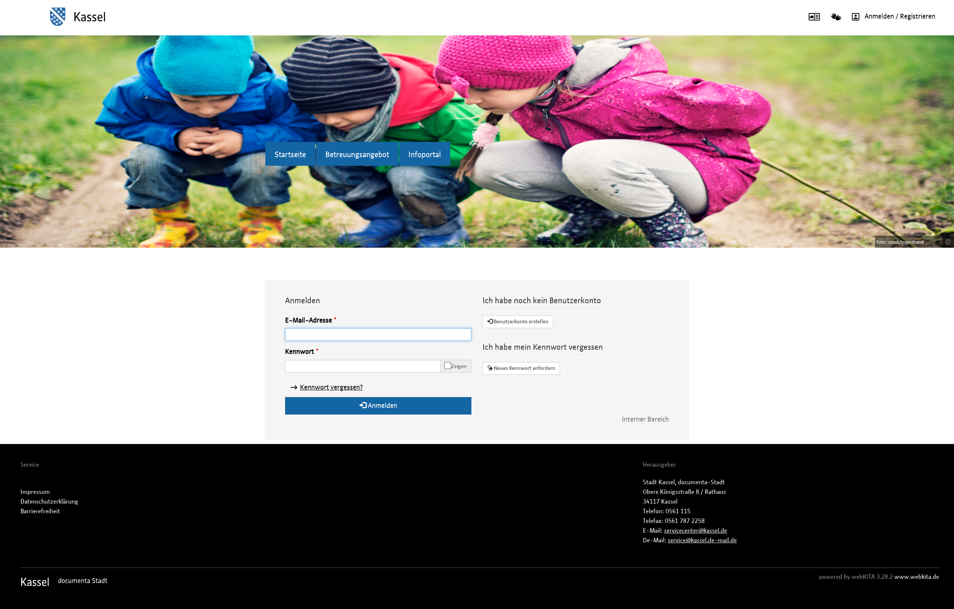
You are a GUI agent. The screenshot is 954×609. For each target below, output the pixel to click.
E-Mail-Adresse (308, 320)
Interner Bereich (645, 419)
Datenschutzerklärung (49, 502)
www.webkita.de (916, 577)
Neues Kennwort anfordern (524, 368)
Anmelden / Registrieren (900, 16)
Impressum (35, 492)
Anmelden (381, 406)
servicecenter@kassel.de (695, 531)
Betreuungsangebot (357, 155)
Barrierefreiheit (40, 511)
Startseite (290, 155)
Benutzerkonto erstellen (521, 321)
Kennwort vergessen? (331, 387)
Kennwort (299, 352)
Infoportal (424, 155)
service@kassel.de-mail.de (702, 540)
